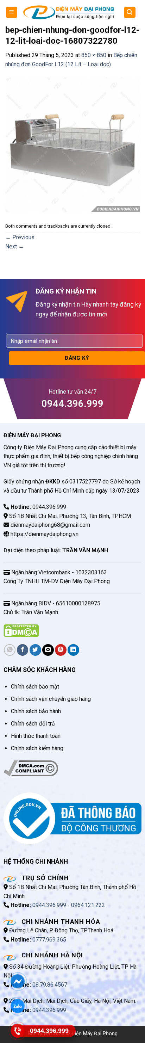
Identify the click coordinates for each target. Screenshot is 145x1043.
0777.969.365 (49, 939)
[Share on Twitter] (35, 650)
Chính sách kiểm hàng (37, 748)
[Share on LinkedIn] (73, 650)
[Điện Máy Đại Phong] (68, 12)
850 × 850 (93, 55)
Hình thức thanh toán (36, 736)
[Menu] (12, 12)
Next (14, 246)
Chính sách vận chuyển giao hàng (51, 699)
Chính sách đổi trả (33, 723)
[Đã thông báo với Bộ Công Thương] (72, 818)
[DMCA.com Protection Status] (21, 630)
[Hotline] (17, 1030)
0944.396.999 (49, 905)
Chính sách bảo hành (36, 711)
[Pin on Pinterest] (61, 650)
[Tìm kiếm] (130, 12)
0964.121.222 (88, 905)
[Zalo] (17, 1006)
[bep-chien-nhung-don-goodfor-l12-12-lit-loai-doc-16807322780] (72, 144)
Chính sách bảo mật (35, 686)
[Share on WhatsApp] (9, 650)
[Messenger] (17, 981)
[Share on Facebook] (23, 650)
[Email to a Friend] (48, 650)
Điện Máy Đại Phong (94, 1034)
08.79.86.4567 (49, 984)
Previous (19, 237)
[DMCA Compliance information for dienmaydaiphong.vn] (31, 768)
